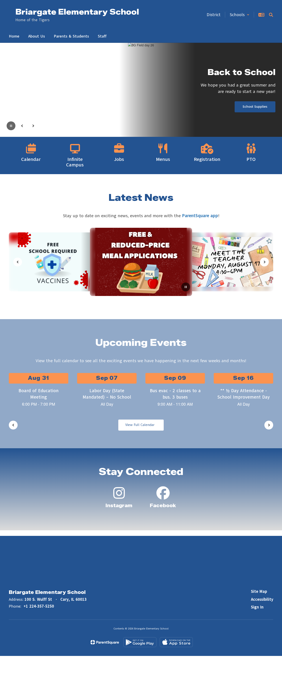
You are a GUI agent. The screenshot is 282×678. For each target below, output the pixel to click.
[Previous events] (13, 425)
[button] (239, 15)
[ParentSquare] (104, 642)
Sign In (257, 607)
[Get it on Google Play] (139, 642)
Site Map (259, 591)
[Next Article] (264, 262)
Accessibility (262, 599)
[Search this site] (271, 15)
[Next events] (268, 425)
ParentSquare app (200, 216)
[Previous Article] (17, 262)
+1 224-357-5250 (39, 606)
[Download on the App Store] (176, 642)
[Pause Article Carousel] (185, 287)
